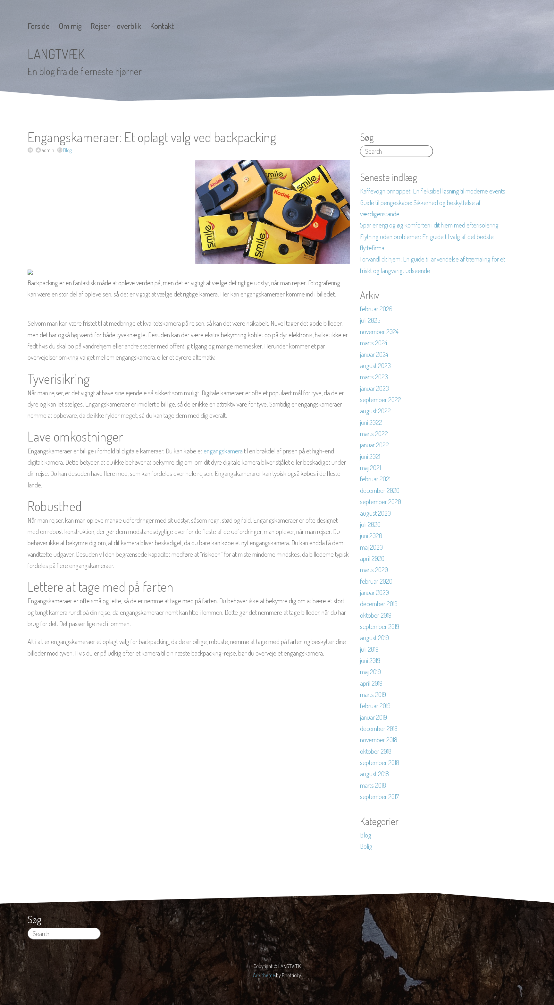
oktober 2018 (375, 751)
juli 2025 (370, 320)
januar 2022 (374, 445)
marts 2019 (373, 694)
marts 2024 (373, 343)
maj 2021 (370, 467)
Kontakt (162, 26)
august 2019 (374, 637)
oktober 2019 (375, 615)
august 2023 (375, 365)
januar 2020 (374, 592)
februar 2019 (375, 705)
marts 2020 (374, 569)
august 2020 (375, 513)
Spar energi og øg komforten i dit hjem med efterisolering (429, 225)
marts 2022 (374, 433)
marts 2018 (373, 785)
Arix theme (264, 975)
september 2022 (380, 399)
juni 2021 (370, 456)
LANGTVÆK (56, 53)
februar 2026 (376, 309)
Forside (39, 26)
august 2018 (374, 773)
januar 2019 (373, 717)
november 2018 (378, 739)
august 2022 (375, 411)
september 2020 (380, 501)
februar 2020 (376, 581)
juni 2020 (371, 535)
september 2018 (379, 762)
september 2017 (379, 796)
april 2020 (372, 558)
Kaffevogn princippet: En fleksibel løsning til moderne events (432, 191)
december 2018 (379, 728)
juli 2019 (369, 649)
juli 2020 (370, 524)
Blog (67, 150)
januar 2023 (374, 388)
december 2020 (379, 490)
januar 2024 (374, 354)
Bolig (366, 846)
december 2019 (379, 603)
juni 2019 (370, 660)
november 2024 (379, 331)
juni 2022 (371, 422)
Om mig (70, 26)
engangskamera (223, 451)
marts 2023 (374, 377)
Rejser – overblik (115, 26)
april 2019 (371, 683)
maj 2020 (371, 547)
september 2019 (379, 626)
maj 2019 (370, 671)
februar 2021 (375, 479)
